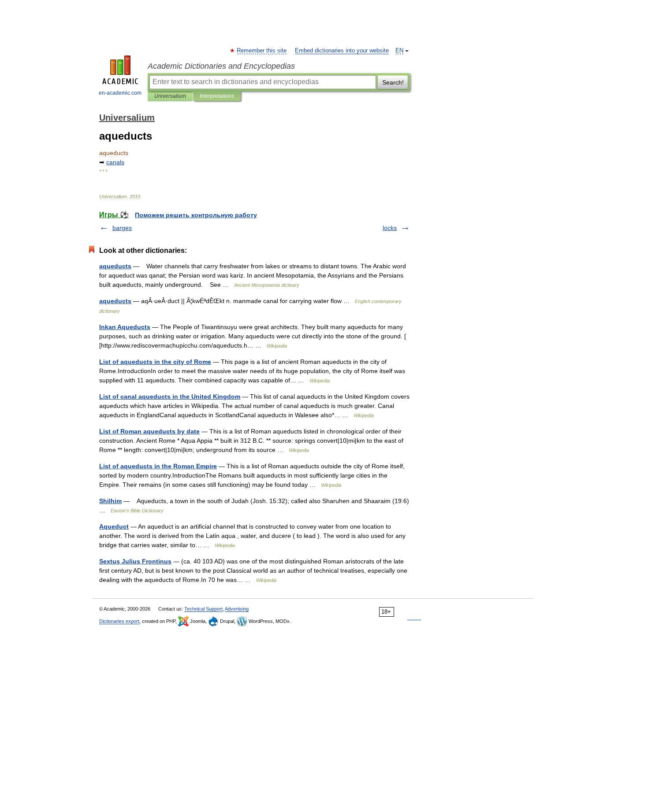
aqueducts (115, 266)
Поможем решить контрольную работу (196, 215)
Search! (393, 82)
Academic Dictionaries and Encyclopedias (221, 66)
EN (399, 51)
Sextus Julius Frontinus (135, 561)
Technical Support (203, 608)
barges (122, 227)
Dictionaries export (119, 621)
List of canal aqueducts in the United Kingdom (169, 396)
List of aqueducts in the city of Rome (155, 361)
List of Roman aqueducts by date (149, 431)
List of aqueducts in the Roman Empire (158, 466)
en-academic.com (120, 93)
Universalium (170, 96)
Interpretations (217, 96)
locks (390, 227)
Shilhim (110, 500)
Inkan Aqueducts (124, 326)
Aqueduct (114, 526)
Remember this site (262, 51)
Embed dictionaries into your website (342, 51)
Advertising (237, 608)
